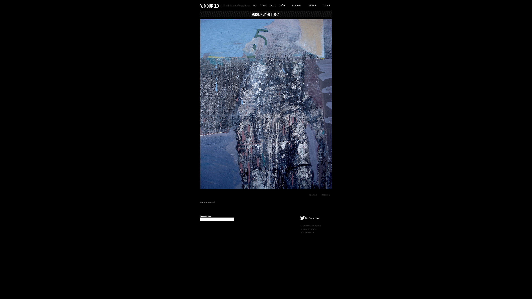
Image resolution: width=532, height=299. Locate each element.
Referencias (311, 5)
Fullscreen (306, 225)
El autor (263, 5)
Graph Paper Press (316, 225)
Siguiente (325, 195)
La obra (272, 5)
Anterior (314, 195)
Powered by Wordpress (309, 229)
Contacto (326, 5)
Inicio (255, 5)
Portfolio (282, 5)
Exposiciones (296, 5)
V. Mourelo (209, 6)
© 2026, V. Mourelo (308, 233)
